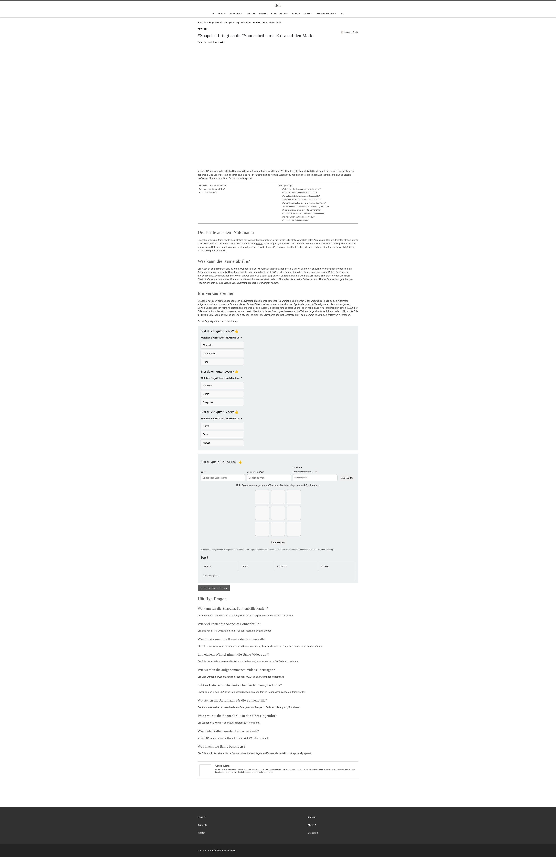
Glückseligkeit (313, 833)
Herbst (206, 443)
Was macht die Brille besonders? (295, 220)
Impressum (202, 817)
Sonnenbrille (209, 353)
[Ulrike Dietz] (205, 769)
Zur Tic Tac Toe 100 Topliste (214, 588)
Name (204, 472)
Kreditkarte (220, 250)
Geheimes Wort (255, 472)
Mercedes (208, 345)
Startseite (202, 22)
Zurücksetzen (278, 542)
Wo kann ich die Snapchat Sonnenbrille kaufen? (301, 189)
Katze (206, 426)
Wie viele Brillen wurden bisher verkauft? (298, 216)
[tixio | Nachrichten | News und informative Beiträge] (278, 5)
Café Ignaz (311, 817)
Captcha (297, 467)
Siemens (207, 385)
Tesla (206, 434)
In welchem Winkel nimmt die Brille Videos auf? (301, 199)
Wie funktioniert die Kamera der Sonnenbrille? (301, 196)
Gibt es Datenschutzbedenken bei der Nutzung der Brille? (305, 206)
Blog (211, 22)
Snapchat (208, 402)
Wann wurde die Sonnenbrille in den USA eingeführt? (303, 213)
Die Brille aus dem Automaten (212, 185)
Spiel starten (347, 477)
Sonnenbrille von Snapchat (247, 171)
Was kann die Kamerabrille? (212, 189)
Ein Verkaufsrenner (208, 192)
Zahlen (304, 311)
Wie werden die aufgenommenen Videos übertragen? (304, 203)
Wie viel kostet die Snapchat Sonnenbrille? (299, 192)
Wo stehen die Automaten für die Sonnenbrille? (301, 210)
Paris (205, 362)
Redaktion (201, 833)
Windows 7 (312, 825)
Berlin (259, 243)
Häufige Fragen (286, 185)
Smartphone (251, 279)
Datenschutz (202, 825)
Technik (218, 22)
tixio (207, 850)
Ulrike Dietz (222, 766)
